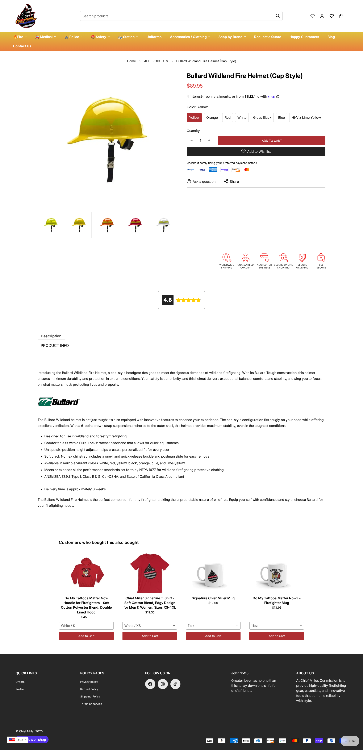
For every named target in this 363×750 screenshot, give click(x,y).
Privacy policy (89, 681)
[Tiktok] (175, 684)
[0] (341, 16)
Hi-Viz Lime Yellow (306, 117)
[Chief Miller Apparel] (26, 16)
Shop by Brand (230, 37)
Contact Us (22, 46)
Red (228, 117)
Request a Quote (267, 37)
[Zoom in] (167, 79)
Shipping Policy (90, 696)
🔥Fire (18, 37)
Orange (212, 117)
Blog (331, 37)
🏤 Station (126, 37)
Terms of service (91, 703)
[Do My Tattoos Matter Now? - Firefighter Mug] (276, 573)
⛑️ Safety (98, 37)
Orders (20, 681)
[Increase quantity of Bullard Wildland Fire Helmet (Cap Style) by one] (209, 140)
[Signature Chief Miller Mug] (213, 573)
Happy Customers (304, 37)
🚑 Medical (44, 37)
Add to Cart (86, 636)
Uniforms (154, 37)
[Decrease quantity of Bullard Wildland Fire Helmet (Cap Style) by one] (191, 140)
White (241, 117)
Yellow (194, 117)
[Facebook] (150, 684)
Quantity (193, 130)
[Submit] (278, 15)
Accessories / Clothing (188, 37)
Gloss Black (262, 117)
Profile (20, 689)
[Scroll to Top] (355, 727)
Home (131, 61)
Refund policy (89, 689)
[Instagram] (163, 684)
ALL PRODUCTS (156, 61)
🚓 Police (71, 37)
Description (51, 336)
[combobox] (86, 626)
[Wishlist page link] (312, 16)
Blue (281, 117)
